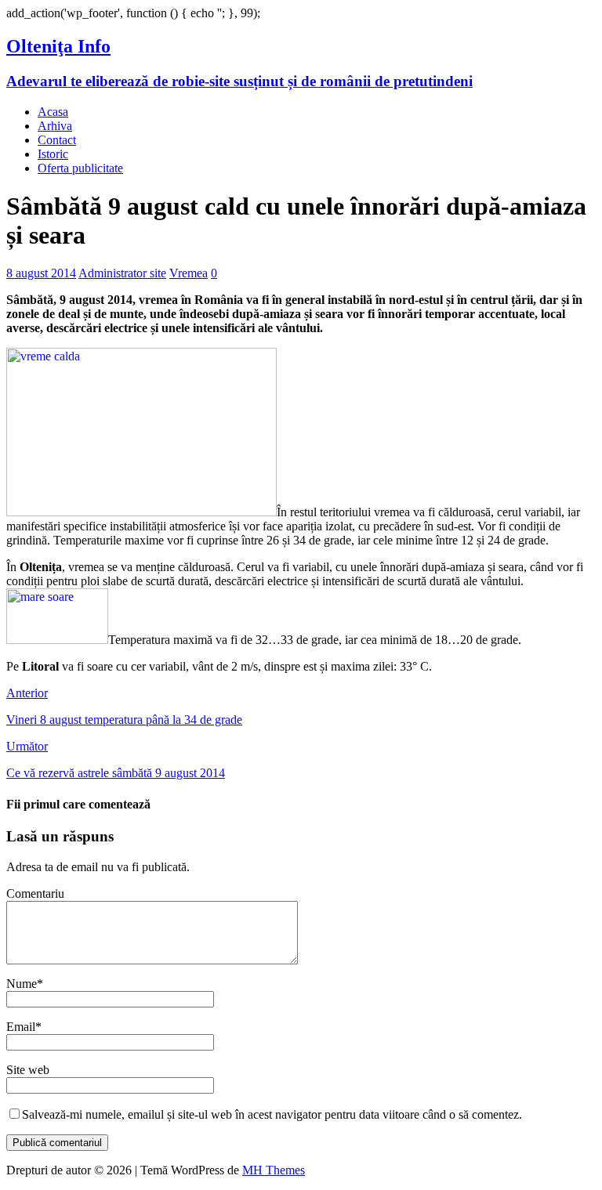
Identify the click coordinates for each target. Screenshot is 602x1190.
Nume (21, 983)
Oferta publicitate (80, 168)
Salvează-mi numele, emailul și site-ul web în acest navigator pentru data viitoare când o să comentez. (272, 1114)
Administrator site (122, 273)
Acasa (53, 111)
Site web (27, 1069)
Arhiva (55, 125)
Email (20, 1026)
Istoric (53, 154)
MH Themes (273, 1170)
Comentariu (35, 893)
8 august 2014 (41, 273)
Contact (57, 139)
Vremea (188, 273)
